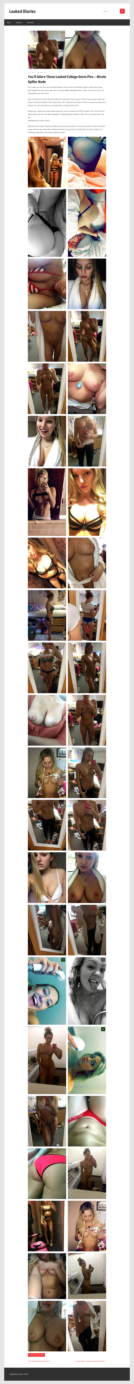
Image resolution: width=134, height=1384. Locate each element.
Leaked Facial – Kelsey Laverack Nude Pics (90, 1361)
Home (9, 22)
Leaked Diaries (22, 11)
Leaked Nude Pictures (36, 1355)
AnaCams (30, 22)
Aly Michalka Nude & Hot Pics (39, 1361)
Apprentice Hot (41, 72)
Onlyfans (19, 22)
